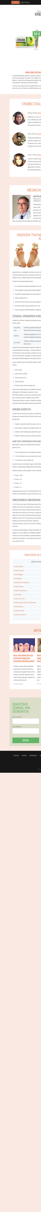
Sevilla (38, 155)
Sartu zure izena (17, 717)
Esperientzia (33, 755)
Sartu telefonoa (16, 726)
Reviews (24, 755)
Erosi (26, 740)
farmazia (16, 755)
